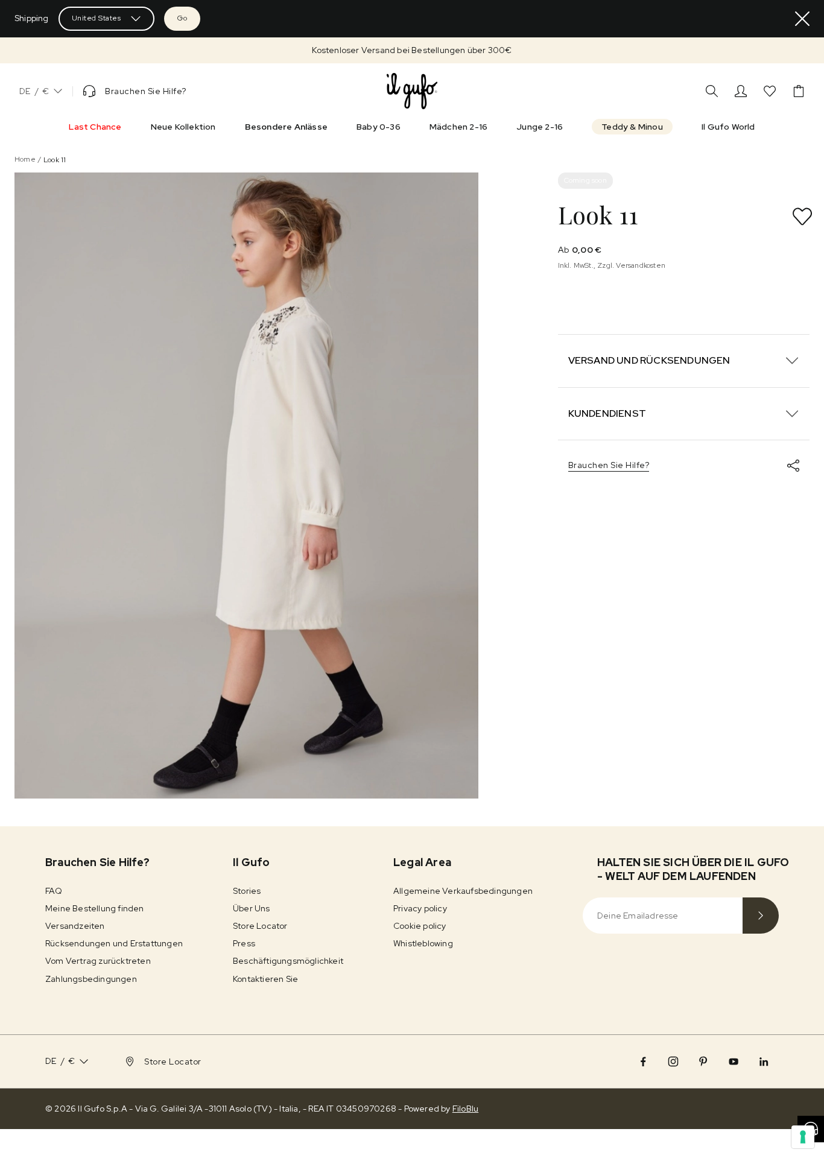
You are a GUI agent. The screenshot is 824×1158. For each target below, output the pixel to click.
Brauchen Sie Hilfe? (609, 465)
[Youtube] (733, 1061)
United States (96, 18)
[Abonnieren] (761, 915)
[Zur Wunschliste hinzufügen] (802, 216)
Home (25, 159)
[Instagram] (673, 1061)
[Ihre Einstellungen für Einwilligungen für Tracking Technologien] (802, 1136)
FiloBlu (465, 1108)
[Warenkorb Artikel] (799, 91)
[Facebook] (643, 1061)
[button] (412, 50)
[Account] (741, 91)
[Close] (802, 18)
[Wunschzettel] (770, 91)
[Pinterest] (703, 1061)
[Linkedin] (764, 1061)
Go (182, 18)
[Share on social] (793, 466)
